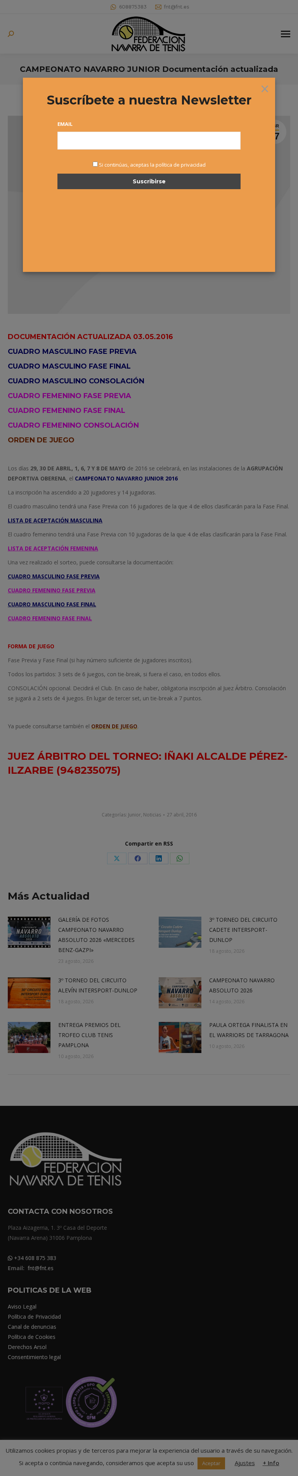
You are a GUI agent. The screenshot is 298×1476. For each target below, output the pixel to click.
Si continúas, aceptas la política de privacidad (152, 164)
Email (65, 123)
